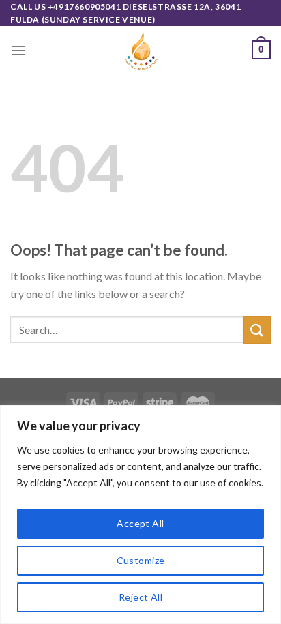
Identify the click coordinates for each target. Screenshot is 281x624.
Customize (141, 560)
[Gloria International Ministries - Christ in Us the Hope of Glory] (140, 50)
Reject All (140, 597)
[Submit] (257, 329)
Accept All (140, 523)
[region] (140, 514)
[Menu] (18, 50)
